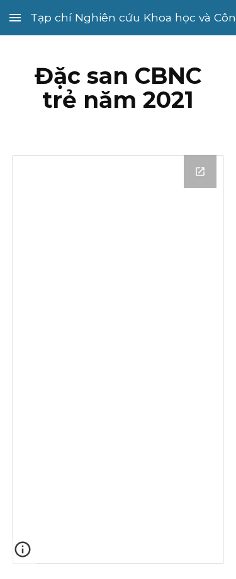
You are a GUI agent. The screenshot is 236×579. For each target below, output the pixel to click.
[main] (118, 87)
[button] (15, 17)
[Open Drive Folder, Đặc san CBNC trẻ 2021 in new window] (200, 171)
